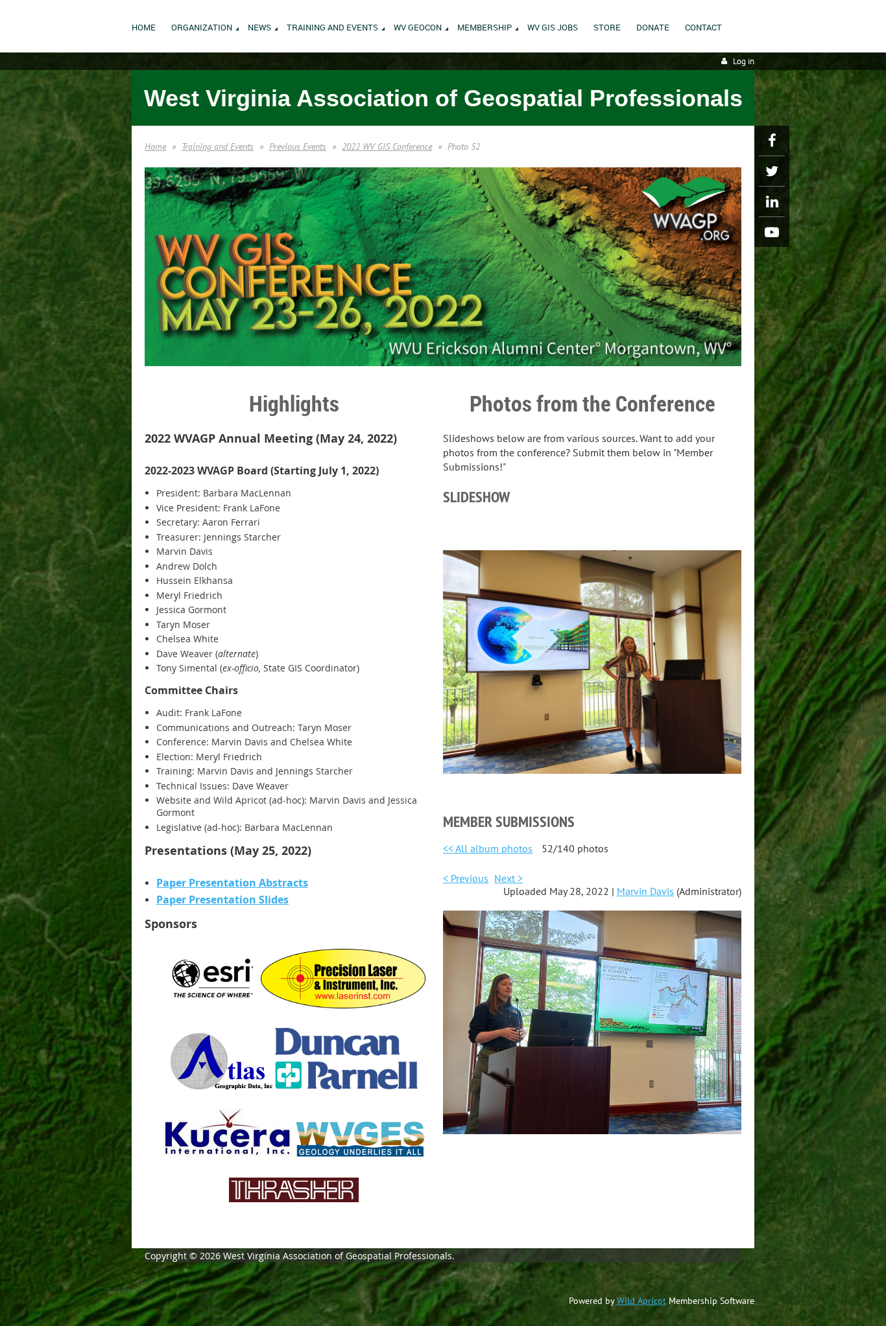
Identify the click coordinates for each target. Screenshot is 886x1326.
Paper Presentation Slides (222, 899)
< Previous (465, 878)
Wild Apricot (641, 1301)
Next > (508, 878)
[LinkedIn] (772, 201)
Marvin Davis (645, 891)
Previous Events (297, 146)
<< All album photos (488, 848)
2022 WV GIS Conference (387, 146)
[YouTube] (772, 232)
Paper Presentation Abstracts (232, 883)
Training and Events (218, 146)
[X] (772, 171)
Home (155, 146)
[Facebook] (772, 141)
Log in (743, 61)
